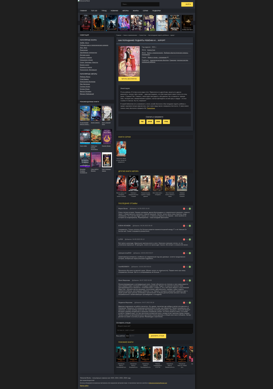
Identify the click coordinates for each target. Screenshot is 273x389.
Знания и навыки (86, 57)
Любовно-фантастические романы (176, 53)
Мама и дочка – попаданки (157, 57)
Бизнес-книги (84, 65)
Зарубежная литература (88, 52)
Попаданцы (146, 54)
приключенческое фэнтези (159, 60)
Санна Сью (151, 50)
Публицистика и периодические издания (94, 45)
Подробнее (151, 108)
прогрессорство (182, 60)
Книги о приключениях (155, 53)
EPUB (150, 121)
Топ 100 (94, 11)
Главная (83, 11)
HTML (166, 121)
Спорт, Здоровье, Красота (89, 62)
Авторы (125, 11)
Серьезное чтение (86, 60)
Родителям (84, 50)
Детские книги (85, 55)
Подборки (156, 11)
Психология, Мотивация (88, 70)
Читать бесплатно (129, 79)
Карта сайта (84, 385)
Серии (145, 11)
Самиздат (173, 60)
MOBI (158, 121)
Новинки (114, 11)
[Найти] (157, 4)
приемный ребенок (148, 62)
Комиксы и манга (86, 67)
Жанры (136, 11)
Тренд (104, 11)
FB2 (142, 121)
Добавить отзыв (157, 336)
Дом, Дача (83, 47)
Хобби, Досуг (84, 43)
